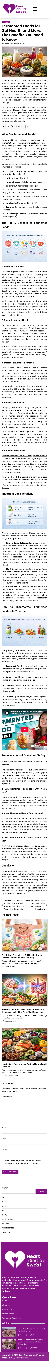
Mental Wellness (8, 1219)
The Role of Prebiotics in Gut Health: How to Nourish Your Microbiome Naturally (22, 956)
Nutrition (6, 22)
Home (4, 1301)
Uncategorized (8, 1228)
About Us (6, 1305)
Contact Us (7, 1309)
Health (4, 1206)
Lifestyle (5, 1215)
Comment (7, 1096)
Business (5, 1197)
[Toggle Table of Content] (26, 127)
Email (5, 1138)
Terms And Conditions (11, 1318)
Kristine (6, 43)
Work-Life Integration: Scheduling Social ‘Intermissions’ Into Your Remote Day (31, 1342)
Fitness (5, 1202)
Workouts (6, 1232)
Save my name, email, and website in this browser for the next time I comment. (23, 1162)
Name (5, 1127)
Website (5, 1149)
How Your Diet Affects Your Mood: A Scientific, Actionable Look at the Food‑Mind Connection (23, 1010)
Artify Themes (22, 1358)
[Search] (43, 9)
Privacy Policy (8, 1314)
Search (5, 1188)
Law (3, 1210)
